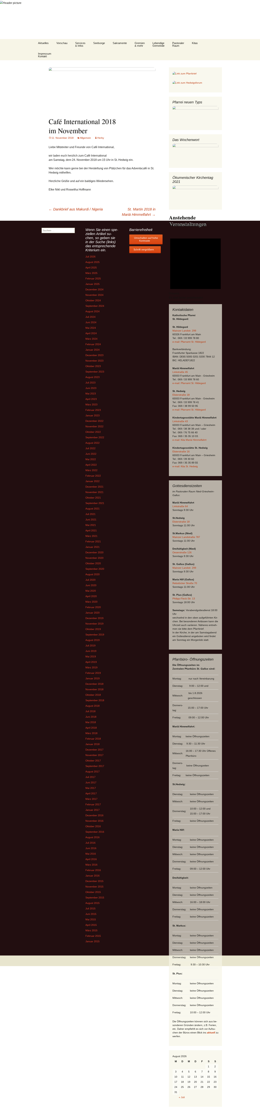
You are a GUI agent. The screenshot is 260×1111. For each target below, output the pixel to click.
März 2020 (91, 601)
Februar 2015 (93, 935)
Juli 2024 (90, 316)
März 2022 (91, 470)
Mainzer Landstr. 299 (184, 330)
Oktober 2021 (93, 497)
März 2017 (91, 799)
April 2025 (91, 267)
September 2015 (94, 897)
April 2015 (91, 925)
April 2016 (91, 859)
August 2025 (92, 262)
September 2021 (94, 503)
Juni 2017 (90, 782)
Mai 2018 (90, 722)
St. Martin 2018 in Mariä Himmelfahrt (138, 211)
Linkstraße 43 (180, 421)
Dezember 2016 (94, 815)
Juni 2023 (90, 388)
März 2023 (91, 404)
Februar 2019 (93, 673)
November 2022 (94, 426)
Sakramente (120, 43)
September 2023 (94, 371)
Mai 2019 (90, 656)
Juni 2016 (90, 848)
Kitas (195, 43)
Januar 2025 (92, 284)
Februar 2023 (93, 410)
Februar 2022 (93, 475)
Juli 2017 (90, 777)
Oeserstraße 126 (182, 552)
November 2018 (94, 689)
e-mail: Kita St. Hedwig (185, 466)
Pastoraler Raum (178, 44)
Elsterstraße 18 (181, 394)
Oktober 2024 (93, 300)
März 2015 (91, 930)
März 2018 (91, 733)
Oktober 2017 (93, 760)
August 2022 (92, 442)
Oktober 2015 (93, 892)
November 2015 (94, 886)
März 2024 (91, 338)
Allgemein (85, 137)
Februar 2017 (93, 804)
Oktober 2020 (93, 563)
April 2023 (91, 399)
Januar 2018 (92, 744)
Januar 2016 (92, 875)
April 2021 (91, 530)
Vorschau (61, 43)
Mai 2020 (90, 590)
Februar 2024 (93, 344)
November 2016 (94, 820)
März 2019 (91, 667)
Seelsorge (99, 43)
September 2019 (94, 634)
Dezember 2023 (94, 355)
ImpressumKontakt (44, 55)
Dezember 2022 (94, 421)
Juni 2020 (90, 585)
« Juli (182, 1097)
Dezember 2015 (94, 881)
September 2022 (94, 437)
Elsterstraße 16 (181, 451)
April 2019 (91, 662)
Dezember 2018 (94, 683)
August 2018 (92, 705)
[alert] (195, 268)
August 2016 (92, 837)
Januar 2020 (92, 612)
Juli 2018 (90, 711)
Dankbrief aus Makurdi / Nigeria (76, 209)
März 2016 (91, 864)
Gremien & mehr (140, 44)
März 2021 (91, 536)
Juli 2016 (90, 842)
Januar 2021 (92, 547)
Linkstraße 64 (180, 506)
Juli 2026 (90, 256)
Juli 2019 (90, 645)
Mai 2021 (90, 525)
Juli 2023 (90, 382)
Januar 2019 (92, 678)
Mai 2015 (90, 919)
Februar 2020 (93, 607)
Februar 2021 (93, 541)
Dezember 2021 (94, 486)
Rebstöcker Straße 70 (184, 583)
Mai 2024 (90, 327)
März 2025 (91, 273)
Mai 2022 (90, 459)
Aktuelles (43, 43)
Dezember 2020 (94, 552)
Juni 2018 (90, 716)
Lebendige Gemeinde (158, 44)
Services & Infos (80, 44)
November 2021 (94, 492)
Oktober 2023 (93, 366)
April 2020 (91, 596)
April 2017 (91, 793)
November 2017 (94, 755)
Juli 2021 (90, 514)
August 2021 (92, 508)
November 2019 (94, 623)
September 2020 (94, 568)
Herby (100, 137)
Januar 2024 (92, 349)
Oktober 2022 (93, 431)
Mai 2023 (90, 393)
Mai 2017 (90, 788)
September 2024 (94, 305)
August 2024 (92, 311)
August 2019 (92, 640)
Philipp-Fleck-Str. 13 (183, 598)
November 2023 (94, 360)
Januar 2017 (92, 809)
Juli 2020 (90, 579)
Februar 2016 (93, 870)
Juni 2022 (90, 453)
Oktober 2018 (93, 694)
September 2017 (94, 766)
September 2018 (94, 700)
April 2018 (91, 727)
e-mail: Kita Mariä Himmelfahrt (189, 439)
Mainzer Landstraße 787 (186, 537)
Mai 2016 (90, 853)
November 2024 (94, 295)
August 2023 (92, 377)
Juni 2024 (90, 322)
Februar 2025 (93, 278)
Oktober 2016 (93, 826)
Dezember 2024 (94, 289)
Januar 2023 (92, 415)
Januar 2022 (92, 481)
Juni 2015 (90, 914)
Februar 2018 (93, 738)
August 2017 (92, 771)
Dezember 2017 (94, 749)
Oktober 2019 (93, 629)
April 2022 (91, 464)
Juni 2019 (90, 651)
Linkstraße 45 (180, 372)
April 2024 (91, 333)
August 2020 (92, 574)
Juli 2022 (90, 448)
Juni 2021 (90, 519)
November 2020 (94, 557)
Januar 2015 (92, 941)
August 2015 (92, 903)
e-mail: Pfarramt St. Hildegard (189, 341)
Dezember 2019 (94, 618)
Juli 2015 (90, 908)
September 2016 (94, 831)
